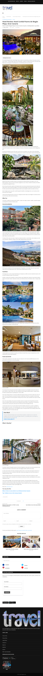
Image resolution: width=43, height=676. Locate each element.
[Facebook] (19, 2)
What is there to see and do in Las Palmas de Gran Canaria (16, 491)
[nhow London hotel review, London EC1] (31, 542)
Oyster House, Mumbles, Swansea (12, 549)
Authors (25, 1)
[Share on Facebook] (24, 501)
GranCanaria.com (9, 486)
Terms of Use (4, 635)
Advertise (21, 1)
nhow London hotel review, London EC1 (31, 549)
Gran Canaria (5, 496)
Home (3, 16)
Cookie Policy (4, 640)
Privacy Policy (4, 638)
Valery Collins (6, 27)
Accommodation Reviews (17, 16)
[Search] (40, 13)
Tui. (16, 417)
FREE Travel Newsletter (31, 1)
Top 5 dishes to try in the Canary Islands (12, 493)
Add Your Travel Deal (11, 1)
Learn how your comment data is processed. (24, 530)
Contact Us (4, 642)
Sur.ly (8, 667)
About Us (17, 1)
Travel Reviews (8, 16)
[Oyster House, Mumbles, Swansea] (12, 542)
